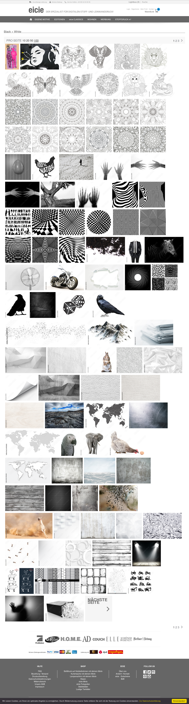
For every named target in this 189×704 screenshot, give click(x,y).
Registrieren (135, 9)
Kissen (83, 679)
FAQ (40, 671)
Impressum (39, 686)
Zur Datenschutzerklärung (149, 701)
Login (128, 9)
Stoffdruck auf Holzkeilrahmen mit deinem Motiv (83, 671)
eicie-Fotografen (83, 684)
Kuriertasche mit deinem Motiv (83, 673)
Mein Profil (144, 9)
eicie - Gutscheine (122, 676)
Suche (144, 2)
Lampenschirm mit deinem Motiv (83, 676)
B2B (122, 679)
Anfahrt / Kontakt (122, 673)
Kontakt (151, 9)
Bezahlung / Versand (39, 673)
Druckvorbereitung (39, 676)
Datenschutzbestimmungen (40, 679)
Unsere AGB (40, 684)
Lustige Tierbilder (83, 689)
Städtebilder (83, 686)
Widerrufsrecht (40, 681)
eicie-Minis (83, 681)
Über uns (122, 671)
